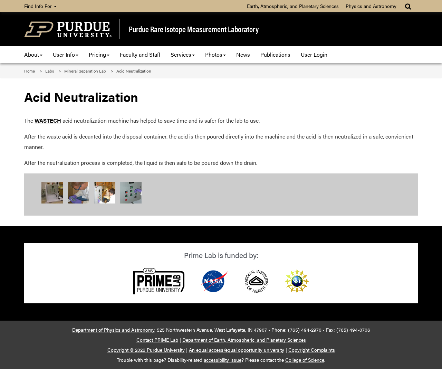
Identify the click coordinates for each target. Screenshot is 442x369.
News (243, 54)
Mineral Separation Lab (85, 71)
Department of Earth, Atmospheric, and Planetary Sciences (244, 339)
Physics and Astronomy (371, 5)
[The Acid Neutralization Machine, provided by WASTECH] (53, 192)
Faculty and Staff (140, 54)
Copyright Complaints (311, 349)
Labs (49, 71)
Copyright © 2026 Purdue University (146, 349)
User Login (314, 54)
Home (29, 71)
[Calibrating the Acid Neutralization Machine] (79, 192)
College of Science (304, 359)
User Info (64, 54)
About (31, 54)
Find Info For (38, 5)
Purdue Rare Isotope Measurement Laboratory (194, 29)
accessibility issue (222, 359)
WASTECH (48, 120)
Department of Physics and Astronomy (113, 329)
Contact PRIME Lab (157, 339)
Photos (213, 54)
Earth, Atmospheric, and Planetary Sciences (293, 5)
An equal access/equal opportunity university (236, 349)
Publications (275, 54)
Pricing (97, 54)
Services (181, 54)
